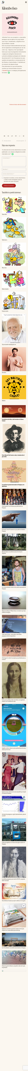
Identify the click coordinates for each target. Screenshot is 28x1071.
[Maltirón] (14, 376)
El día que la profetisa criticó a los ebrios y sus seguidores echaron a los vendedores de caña (13, 700)
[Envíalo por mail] (4, 136)
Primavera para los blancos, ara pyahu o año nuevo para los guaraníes (13, 966)
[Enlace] (3, 2)
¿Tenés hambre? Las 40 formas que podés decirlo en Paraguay (12, 507)
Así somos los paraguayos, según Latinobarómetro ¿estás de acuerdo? (14, 815)
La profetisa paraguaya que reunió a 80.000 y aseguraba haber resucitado (13, 879)
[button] (9, 73)
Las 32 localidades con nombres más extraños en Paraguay (14, 948)
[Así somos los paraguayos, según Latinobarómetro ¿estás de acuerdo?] (14, 797)
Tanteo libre (4, 214)
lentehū (5, 70)
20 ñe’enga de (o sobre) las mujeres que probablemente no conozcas (14, 658)
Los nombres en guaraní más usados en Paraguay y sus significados (13, 485)
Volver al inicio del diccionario (17, 104)
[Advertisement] (14, 89)
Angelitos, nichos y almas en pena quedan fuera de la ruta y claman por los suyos (14, 748)
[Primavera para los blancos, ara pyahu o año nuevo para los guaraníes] (14, 951)
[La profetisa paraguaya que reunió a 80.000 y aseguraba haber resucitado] (14, 847)
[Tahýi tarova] (14, 218)
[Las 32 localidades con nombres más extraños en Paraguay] (14, 934)
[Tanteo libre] (14, 196)
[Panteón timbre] (14, 292)
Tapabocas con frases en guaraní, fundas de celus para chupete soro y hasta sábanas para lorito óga (13, 929)
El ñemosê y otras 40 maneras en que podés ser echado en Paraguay (13, 530)
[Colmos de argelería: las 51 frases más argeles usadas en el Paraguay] (14, 819)
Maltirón (3, 400)
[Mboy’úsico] (14, 243)
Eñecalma (4, 372)
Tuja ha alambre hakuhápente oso (9, 344)
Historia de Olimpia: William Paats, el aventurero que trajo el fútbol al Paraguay (14, 611)
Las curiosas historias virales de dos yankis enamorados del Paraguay (14, 587)
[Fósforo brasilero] (14, 271)
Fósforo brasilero (5, 289)
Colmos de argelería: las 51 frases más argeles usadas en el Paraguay (13, 843)
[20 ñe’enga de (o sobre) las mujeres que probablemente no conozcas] (14, 639)
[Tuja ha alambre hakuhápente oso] (14, 315)
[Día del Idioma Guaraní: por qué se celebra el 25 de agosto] (14, 884)
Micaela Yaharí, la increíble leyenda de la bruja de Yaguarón (12, 552)
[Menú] (26, 2)
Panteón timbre (5, 311)
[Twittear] (12, 136)
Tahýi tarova (4, 240)
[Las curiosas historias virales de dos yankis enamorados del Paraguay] (14, 557)
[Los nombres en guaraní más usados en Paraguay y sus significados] (14, 460)
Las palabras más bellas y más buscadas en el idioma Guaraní (13, 420)
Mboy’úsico (4, 268)
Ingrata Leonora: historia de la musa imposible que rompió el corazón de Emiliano (14, 792)
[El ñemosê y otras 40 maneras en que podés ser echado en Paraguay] (14, 511)
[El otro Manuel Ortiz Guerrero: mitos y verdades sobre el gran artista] (14, 424)
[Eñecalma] (14, 348)
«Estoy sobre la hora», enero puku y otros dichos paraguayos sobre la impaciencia (12, 635)
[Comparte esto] (8, 136)
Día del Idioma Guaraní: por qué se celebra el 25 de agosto (13, 900)
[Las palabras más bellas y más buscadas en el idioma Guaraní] (14, 406)
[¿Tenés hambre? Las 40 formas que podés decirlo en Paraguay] (14, 490)
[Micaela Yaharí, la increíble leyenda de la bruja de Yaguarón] (14, 535)
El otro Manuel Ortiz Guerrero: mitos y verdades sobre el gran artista (13, 455)
